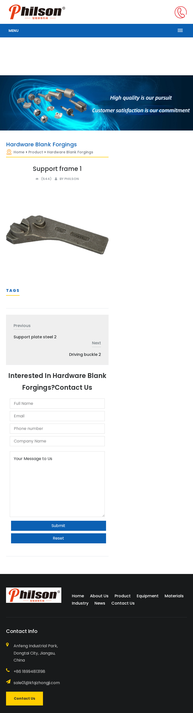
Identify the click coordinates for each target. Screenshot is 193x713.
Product (35, 152)
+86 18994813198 (29, 671)
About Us (99, 596)
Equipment (148, 596)
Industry (80, 603)
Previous (22, 326)
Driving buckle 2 (85, 354)
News (99, 603)
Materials (174, 596)
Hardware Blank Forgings (70, 152)
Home (19, 152)
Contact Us (123, 603)
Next (96, 343)
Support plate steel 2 (35, 337)
